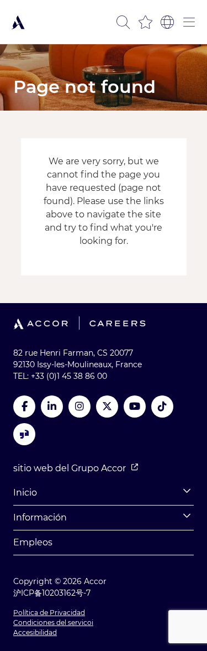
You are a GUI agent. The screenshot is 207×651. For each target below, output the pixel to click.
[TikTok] (162, 406)
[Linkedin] (52, 406)
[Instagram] (79, 406)
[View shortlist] (145, 22)
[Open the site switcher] (167, 22)
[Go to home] (18, 22)
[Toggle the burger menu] (189, 22)
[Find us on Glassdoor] (24, 434)
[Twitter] (107, 406)
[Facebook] (24, 406)
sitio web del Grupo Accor (69, 468)
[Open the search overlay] (123, 22)
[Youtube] (135, 406)
